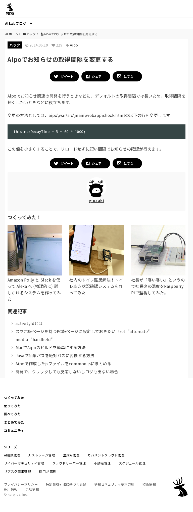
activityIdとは (29, 323)
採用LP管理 (47, 471)
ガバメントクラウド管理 (105, 455)
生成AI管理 (71, 455)
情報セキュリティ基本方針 (114, 484)
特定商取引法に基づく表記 (66, 484)
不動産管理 (102, 463)
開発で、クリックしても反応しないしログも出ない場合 (67, 371)
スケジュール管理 (132, 463)
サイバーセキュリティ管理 (24, 463)
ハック (14, 45)
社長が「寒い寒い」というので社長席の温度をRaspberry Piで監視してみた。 (158, 286)
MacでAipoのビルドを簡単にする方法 (51, 347)
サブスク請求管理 (17, 471)
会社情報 (32, 489)
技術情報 (149, 484)
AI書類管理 (12, 455)
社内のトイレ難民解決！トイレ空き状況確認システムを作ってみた (96, 286)
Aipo (74, 45)
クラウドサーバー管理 (69, 463)
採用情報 (11, 489)
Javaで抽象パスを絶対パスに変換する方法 (55, 355)
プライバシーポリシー (21, 484)
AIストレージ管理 (41, 455)
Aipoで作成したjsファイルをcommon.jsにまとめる (63, 363)
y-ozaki (96, 200)
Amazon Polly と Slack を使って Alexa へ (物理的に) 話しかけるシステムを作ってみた (34, 289)
